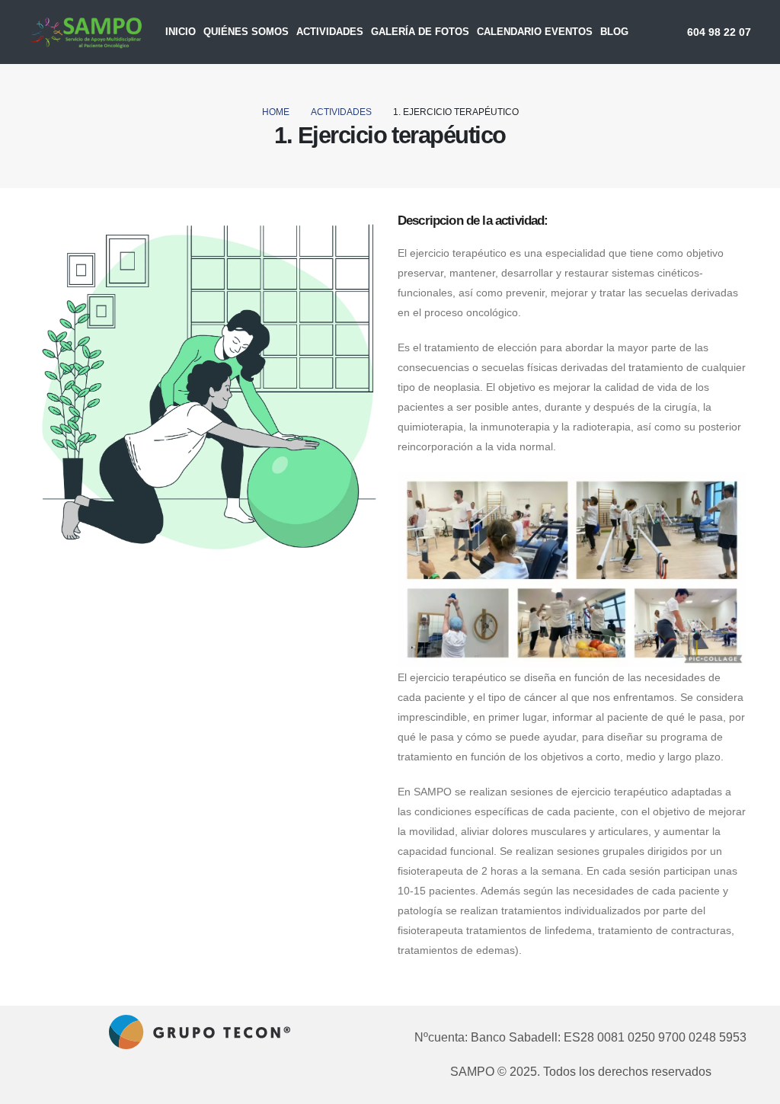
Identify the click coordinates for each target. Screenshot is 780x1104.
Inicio (180, 31)
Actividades (329, 31)
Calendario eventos (535, 31)
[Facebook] (195, 1079)
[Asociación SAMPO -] (86, 32)
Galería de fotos (420, 31)
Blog (614, 31)
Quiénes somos (246, 31)
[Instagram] (222, 1079)
